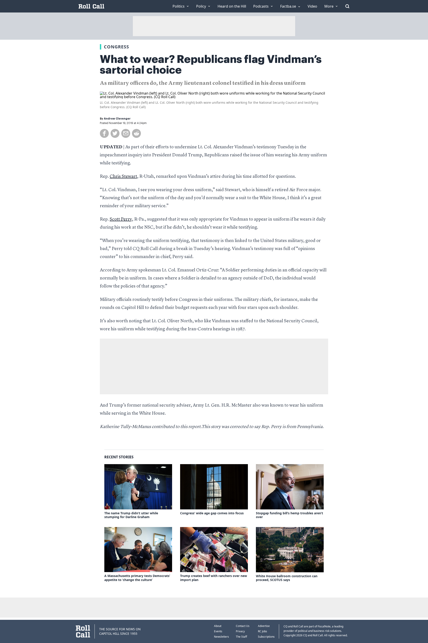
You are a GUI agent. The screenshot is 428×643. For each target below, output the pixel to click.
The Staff (241, 637)
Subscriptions (266, 637)
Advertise (264, 626)
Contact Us (242, 626)
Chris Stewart (123, 176)
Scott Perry (121, 219)
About (217, 626)
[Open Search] (347, 6)
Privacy (240, 631)
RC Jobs (262, 631)
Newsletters (221, 637)
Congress (116, 47)
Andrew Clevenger (117, 118)
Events (218, 631)
